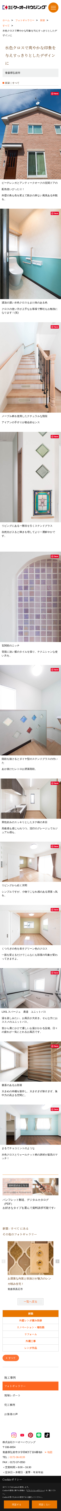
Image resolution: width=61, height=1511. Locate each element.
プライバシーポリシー (35, 1490)
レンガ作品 (30, 1348)
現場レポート (12, 1395)
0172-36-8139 (17, 1457)
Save (56, 93)
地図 (49, 1452)
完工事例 (9, 1405)
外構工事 (31, 1341)
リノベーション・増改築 (30, 1327)
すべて (12, 1358)
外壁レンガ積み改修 (30, 1320)
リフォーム (30, 1334)
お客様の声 (11, 1414)
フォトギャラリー (15, 1386)
